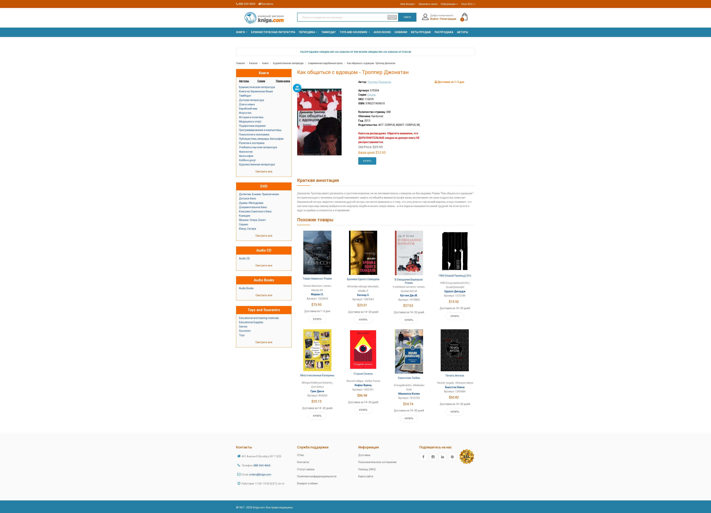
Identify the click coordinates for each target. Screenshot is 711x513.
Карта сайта (365, 476)
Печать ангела (455, 375)
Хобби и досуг (247, 160)
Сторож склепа (363, 373)
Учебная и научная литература (258, 147)
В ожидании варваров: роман (409, 281)
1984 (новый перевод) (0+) (454, 275)
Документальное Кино (253, 207)
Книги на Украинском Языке (256, 91)
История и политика (251, 117)
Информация (448, 4)
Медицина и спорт (250, 121)
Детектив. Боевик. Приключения (259, 194)
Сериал (243, 224)
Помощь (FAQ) (367, 469)
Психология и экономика (254, 134)
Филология (246, 151)
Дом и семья (247, 104)
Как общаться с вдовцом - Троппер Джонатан (371, 63)
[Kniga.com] (264, 17)
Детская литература (251, 100)
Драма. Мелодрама (251, 202)
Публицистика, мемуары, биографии (261, 138)
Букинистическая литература (257, 87)
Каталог (253, 63)
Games (243, 326)
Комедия (244, 215)
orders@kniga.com (260, 474)
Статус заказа (305, 469)
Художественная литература (288, 63)
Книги (265, 63)
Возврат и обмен (307, 483)
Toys (242, 335)
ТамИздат (245, 95)
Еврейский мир (248, 108)
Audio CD (244, 258)
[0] (468, 15)
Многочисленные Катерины (317, 375)
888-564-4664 (246, 3)
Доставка (364, 455)
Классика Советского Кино (255, 211)
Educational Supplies (251, 322)
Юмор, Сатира (247, 228)
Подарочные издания (252, 125)
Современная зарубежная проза (325, 63)
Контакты (267, 3)
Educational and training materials (259, 318)
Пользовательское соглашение (377, 462)
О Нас (300, 455)
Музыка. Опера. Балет (252, 219)
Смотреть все (264, 171)
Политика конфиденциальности (316, 476)
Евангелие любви (409, 377)
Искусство (245, 112)
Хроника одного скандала (363, 279)
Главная (240, 63)
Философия (246, 155)
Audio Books (246, 288)
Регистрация (448, 18)
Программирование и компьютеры (260, 130)
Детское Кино (247, 198)
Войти (434, 18)
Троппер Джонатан (379, 81)
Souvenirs (245, 330)
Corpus (371, 94)
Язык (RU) (467, 4)
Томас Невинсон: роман (317, 278)
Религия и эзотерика (251, 143)
